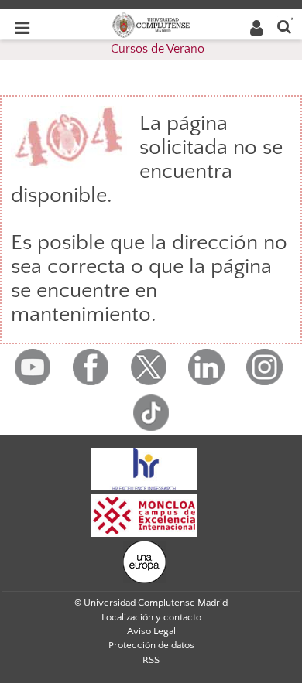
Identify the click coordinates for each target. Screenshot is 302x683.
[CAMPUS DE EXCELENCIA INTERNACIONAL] (144, 514)
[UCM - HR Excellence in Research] (144, 468)
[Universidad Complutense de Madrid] (151, 24)
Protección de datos (151, 645)
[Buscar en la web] (284, 25)
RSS (151, 659)
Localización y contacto (151, 617)
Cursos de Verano (157, 49)
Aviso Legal (151, 631)
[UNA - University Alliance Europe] (144, 561)
